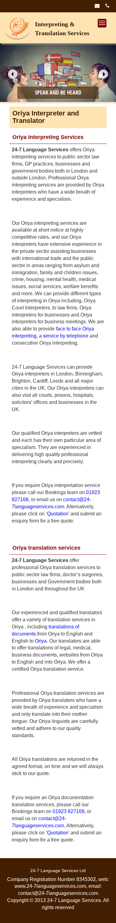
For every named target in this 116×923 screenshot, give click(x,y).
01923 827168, (69, 811)
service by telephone (65, 335)
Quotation (57, 513)
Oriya (41, 641)
